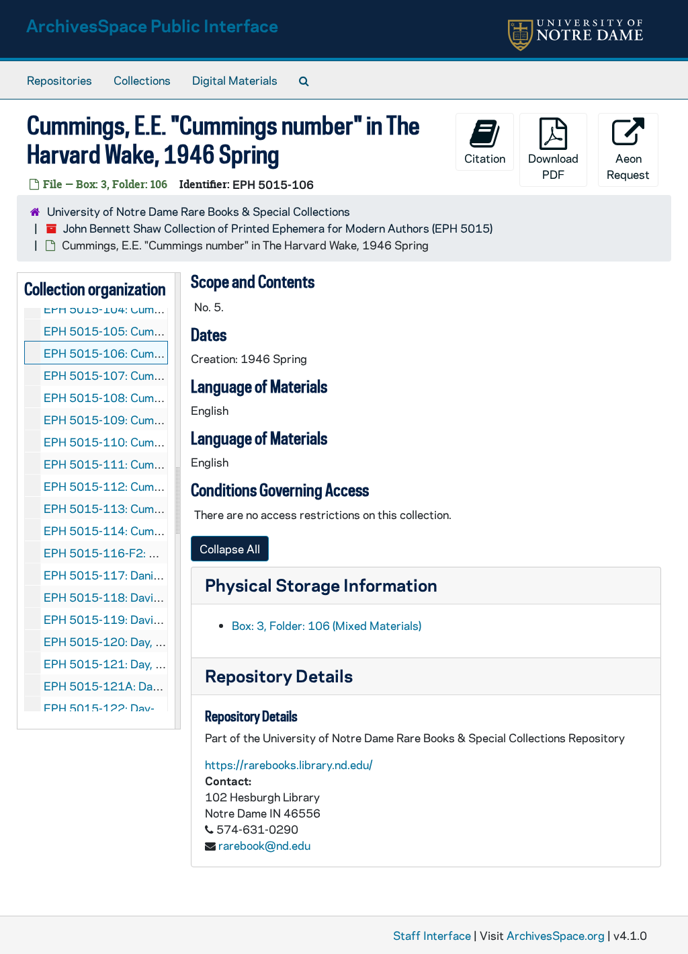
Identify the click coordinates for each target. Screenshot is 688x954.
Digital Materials (234, 80)
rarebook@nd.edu (264, 845)
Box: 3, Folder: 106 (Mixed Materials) (326, 625)
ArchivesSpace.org (556, 935)
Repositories (59, 80)
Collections (142, 80)
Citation (484, 158)
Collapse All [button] (230, 548)
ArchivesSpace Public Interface (152, 25)
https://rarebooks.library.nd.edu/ (289, 764)
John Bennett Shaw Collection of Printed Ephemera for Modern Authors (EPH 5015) (277, 228)
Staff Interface (432, 935)
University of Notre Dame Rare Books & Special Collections (198, 211)
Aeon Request (628, 166)
